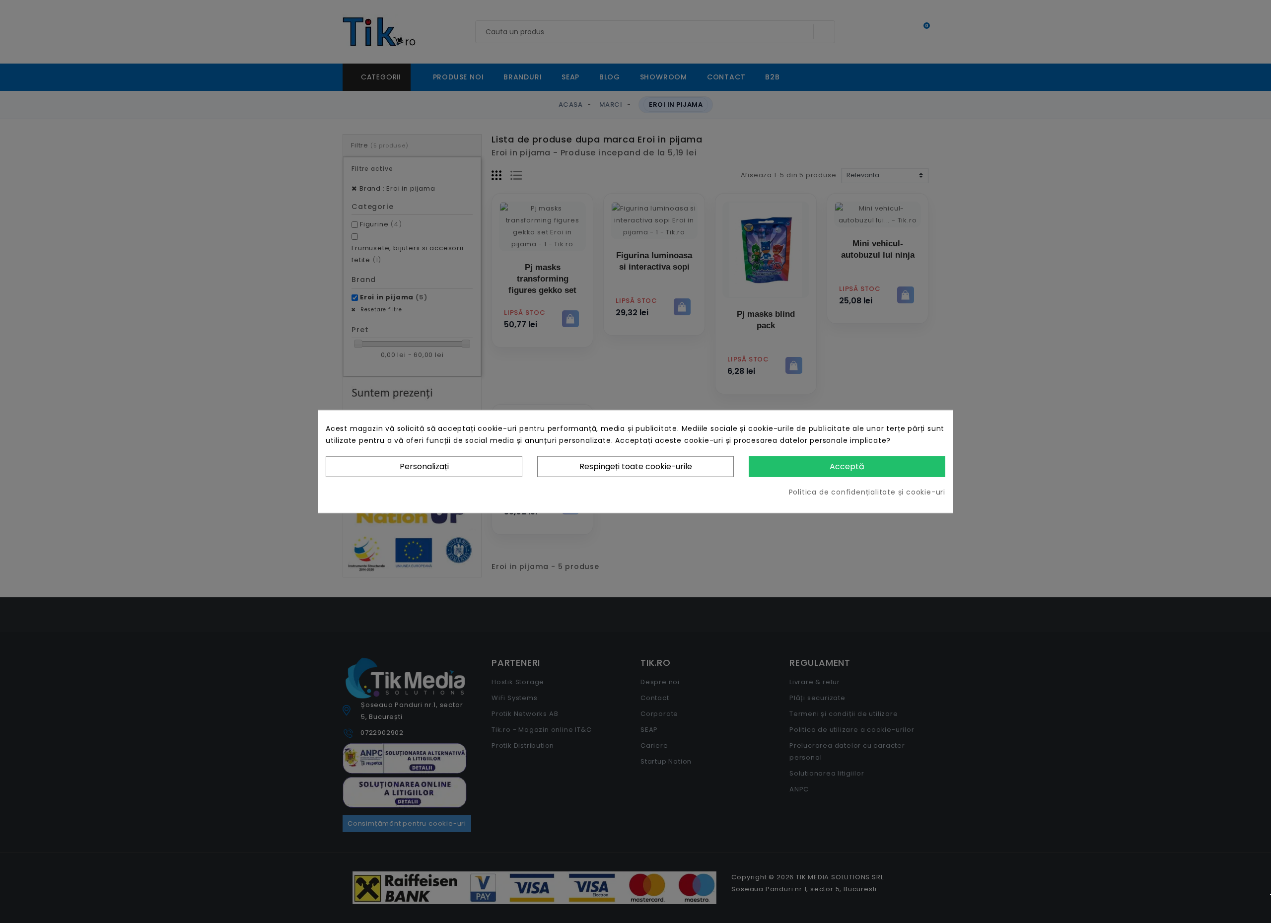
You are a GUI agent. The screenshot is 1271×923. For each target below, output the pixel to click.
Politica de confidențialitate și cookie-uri (867, 492)
